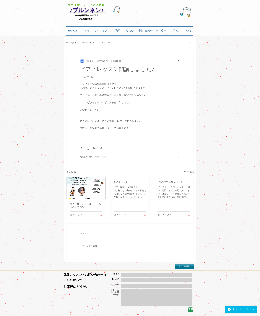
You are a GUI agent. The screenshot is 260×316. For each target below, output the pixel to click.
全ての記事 (71, 42)
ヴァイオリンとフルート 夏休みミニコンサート (85, 205)
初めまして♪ (120, 182)
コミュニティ (106, 42)
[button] (190, 42)
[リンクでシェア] (101, 148)
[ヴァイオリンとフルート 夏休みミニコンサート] (86, 188)
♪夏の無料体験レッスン (170, 182)
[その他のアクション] (178, 61)
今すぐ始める (88, 42)
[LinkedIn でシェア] (94, 148)
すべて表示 (189, 172)
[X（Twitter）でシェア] (88, 148)
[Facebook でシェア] (81, 148)
